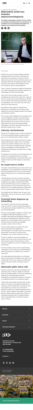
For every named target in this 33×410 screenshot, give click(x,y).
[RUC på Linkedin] (10, 363)
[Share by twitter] (5, 28)
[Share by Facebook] (2, 28)
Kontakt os (5, 356)
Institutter (5, 314)
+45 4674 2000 (9, 349)
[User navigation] (24, 3)
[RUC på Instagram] (13, 363)
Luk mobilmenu (29, 3)
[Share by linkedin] (8, 28)
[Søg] (26, 3)
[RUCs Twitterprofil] (4, 363)
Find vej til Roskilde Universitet (11, 400)
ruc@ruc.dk (10, 351)
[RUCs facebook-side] (7, 363)
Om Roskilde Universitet (8, 326)
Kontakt (4, 320)
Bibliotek (4, 308)
